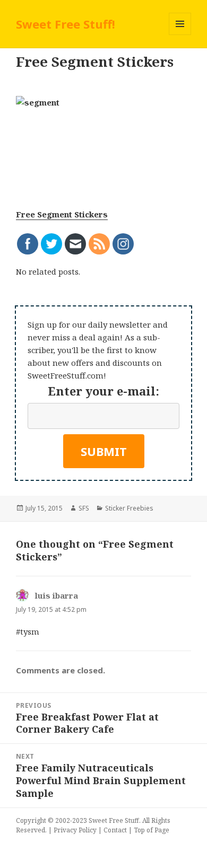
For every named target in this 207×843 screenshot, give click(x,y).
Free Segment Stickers (62, 214)
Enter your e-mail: (103, 391)
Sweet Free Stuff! (65, 24)
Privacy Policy (75, 830)
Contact (115, 830)
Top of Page (151, 830)
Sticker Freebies (129, 508)
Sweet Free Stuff (114, 820)
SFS (84, 508)
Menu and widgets (180, 34)
